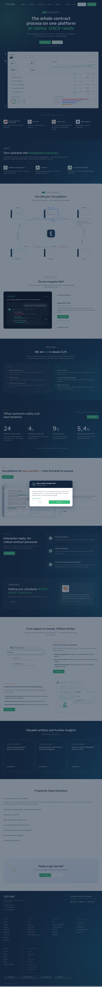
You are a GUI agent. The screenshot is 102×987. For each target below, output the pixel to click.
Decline (40, 502)
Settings (34, 498)
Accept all (59, 502)
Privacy (39, 498)
